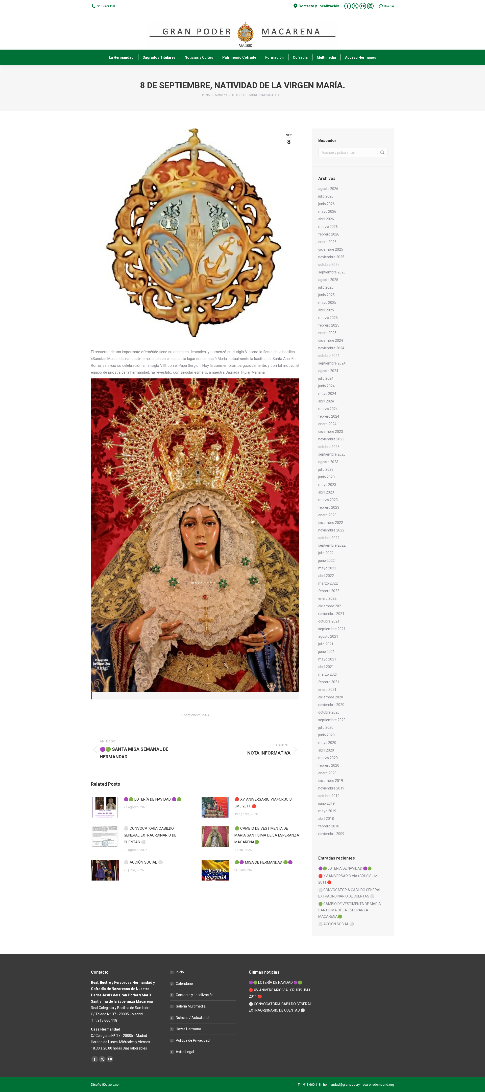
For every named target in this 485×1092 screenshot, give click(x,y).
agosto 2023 (328, 462)
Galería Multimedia (191, 1006)
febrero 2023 (328, 507)
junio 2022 (326, 561)
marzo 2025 (328, 318)
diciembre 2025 (330, 249)
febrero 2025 (328, 325)
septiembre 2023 (332, 454)
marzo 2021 (328, 674)
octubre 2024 (329, 356)
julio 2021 (325, 644)
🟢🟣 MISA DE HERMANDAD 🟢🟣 (263, 862)
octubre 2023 (329, 447)
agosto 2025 (328, 280)
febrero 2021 (328, 682)
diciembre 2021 (330, 606)
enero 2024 (327, 424)
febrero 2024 (328, 416)
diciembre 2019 (330, 781)
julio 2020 (325, 727)
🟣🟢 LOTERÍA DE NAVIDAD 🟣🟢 (152, 799)
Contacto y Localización (194, 995)
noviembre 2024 (331, 348)
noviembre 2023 (331, 439)
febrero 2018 (328, 826)
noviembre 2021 (331, 614)
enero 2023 (327, 515)
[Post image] (105, 807)
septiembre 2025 (332, 272)
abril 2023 (326, 492)
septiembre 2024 (332, 363)
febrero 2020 (328, 765)
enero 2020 (327, 773)
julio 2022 (325, 553)
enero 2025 (327, 333)
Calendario (184, 983)
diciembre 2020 (330, 697)
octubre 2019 (329, 796)
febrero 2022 (328, 591)
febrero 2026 (328, 234)
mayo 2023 (327, 485)
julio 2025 (325, 287)
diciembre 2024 (330, 340)
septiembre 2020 (332, 720)
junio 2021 (326, 652)
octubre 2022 (329, 538)
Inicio (180, 972)
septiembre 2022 (332, 545)
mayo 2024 (327, 394)
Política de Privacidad (193, 1040)
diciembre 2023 (330, 432)
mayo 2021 (327, 659)
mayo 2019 (327, 811)
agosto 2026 (328, 189)
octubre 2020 (329, 712)
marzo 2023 (328, 500)
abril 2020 (326, 750)
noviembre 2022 (331, 530)
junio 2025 (326, 295)
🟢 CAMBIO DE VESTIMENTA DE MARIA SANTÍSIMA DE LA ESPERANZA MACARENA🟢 (266, 835)
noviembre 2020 (331, 705)
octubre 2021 (329, 621)
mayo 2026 (327, 211)
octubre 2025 (329, 265)
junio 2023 (326, 477)
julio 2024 (325, 378)
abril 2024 (326, 401)
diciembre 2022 (330, 523)
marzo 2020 (328, 758)
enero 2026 (327, 242)
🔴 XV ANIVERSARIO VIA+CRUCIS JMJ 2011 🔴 (263, 802)
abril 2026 (326, 219)
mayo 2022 (327, 568)
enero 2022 (327, 598)
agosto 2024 (328, 371)
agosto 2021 (328, 636)
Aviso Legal (185, 1052)
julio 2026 (325, 196)
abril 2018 (326, 819)
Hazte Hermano (188, 1029)
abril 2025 (326, 310)
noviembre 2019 (331, 788)
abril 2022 (326, 576)
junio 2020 (326, 735)
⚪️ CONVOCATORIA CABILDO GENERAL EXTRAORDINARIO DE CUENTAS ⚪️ (150, 835)
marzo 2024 (328, 409)
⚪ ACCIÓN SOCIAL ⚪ (143, 862)
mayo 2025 (327, 303)
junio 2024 (326, 386)
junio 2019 (326, 803)
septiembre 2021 (332, 629)
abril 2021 (326, 667)
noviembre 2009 (331, 834)
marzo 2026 (328, 227)
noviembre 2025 (331, 257)
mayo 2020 (327, 743)
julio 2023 (325, 469)
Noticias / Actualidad (192, 1018)
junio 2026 (326, 204)
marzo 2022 (328, 583)
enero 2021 (327, 690)
